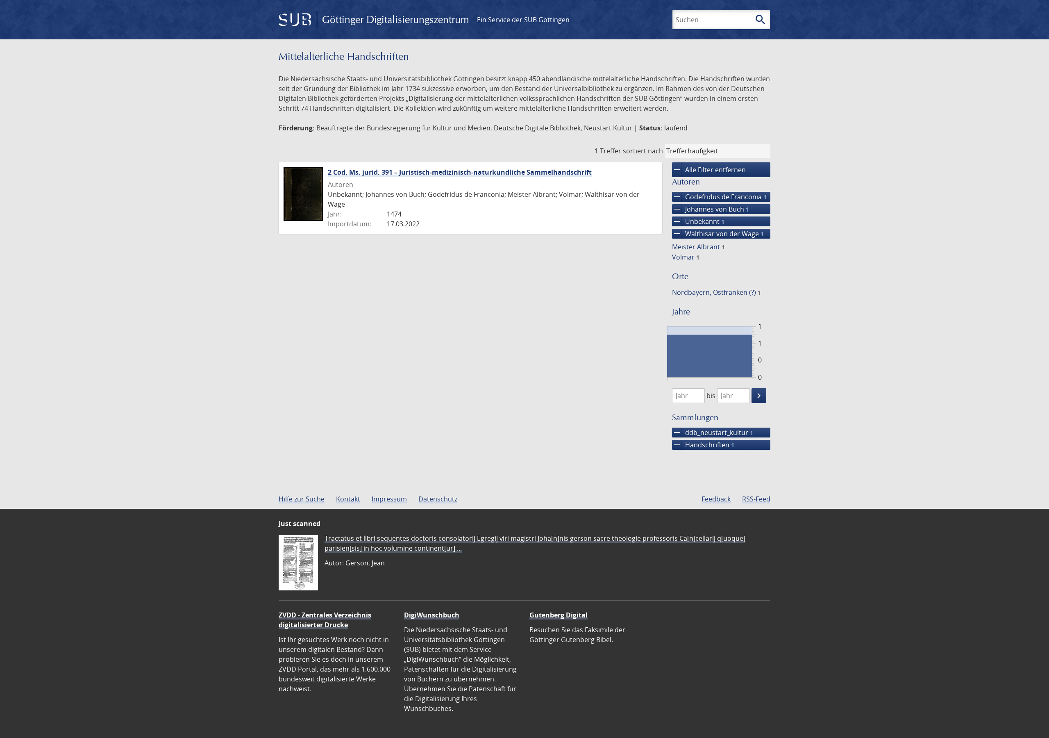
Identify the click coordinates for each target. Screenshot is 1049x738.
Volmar (685, 257)
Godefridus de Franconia (719, 197)
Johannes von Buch (710, 209)
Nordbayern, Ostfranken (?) (716, 292)
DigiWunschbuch (431, 615)
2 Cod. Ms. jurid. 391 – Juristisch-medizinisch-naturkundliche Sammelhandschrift (460, 172)
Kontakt (348, 498)
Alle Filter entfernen (709, 170)
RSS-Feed (756, 498)
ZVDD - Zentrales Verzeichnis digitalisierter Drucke (325, 619)
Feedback (716, 498)
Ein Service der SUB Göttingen (523, 19)
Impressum (389, 498)
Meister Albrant (698, 246)
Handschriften (703, 445)
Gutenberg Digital (558, 615)
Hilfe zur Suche (302, 498)
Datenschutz (437, 498)
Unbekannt (698, 221)
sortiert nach (643, 150)
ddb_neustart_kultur (712, 432)
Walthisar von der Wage (718, 234)
